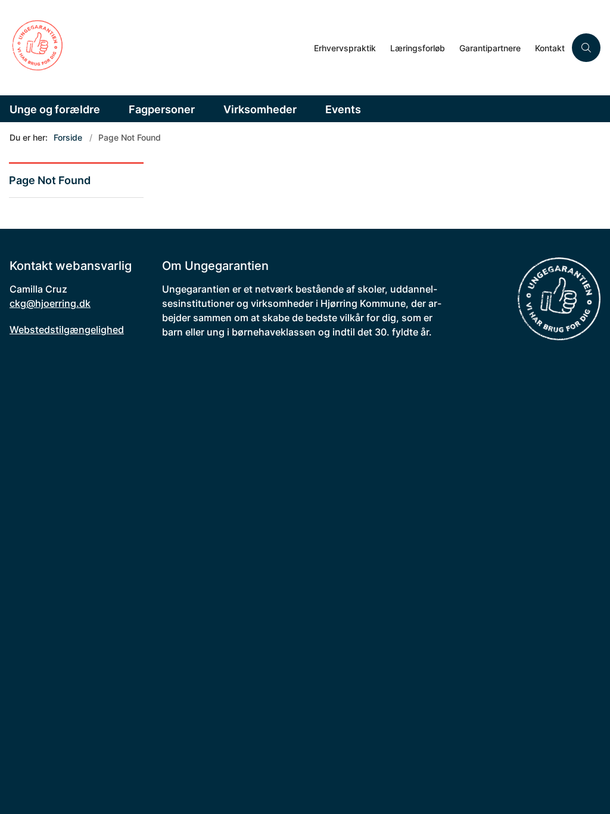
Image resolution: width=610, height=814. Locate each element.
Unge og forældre (55, 109)
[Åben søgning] (586, 47)
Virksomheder (260, 109)
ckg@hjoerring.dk (50, 303)
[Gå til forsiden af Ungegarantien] (153, 47)
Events (343, 109)
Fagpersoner (162, 109)
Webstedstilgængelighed (67, 329)
